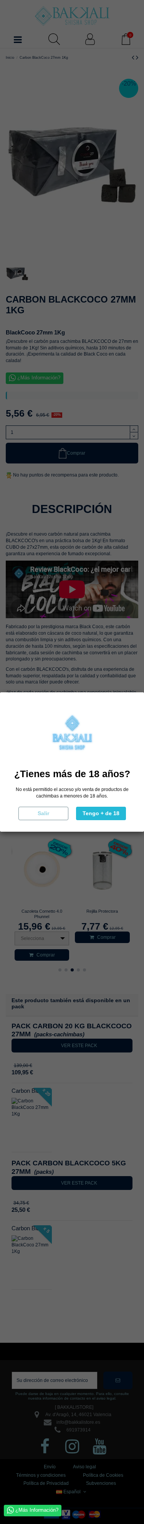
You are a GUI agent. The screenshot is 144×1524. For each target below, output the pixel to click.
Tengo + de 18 (101, 813)
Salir (43, 813)
